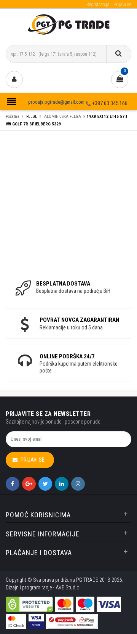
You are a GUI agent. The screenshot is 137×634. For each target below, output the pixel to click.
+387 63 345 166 (109, 103)
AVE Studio (68, 587)
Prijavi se (122, 4)
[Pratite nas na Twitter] (45, 484)
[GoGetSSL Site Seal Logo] (29, 599)
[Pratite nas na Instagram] (78, 484)
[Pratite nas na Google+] (29, 484)
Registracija (98, 4)
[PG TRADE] (69, 24)
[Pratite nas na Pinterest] (61, 484)
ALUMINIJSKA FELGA (62, 116)
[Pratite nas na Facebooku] (12, 484)
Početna (12, 116)
